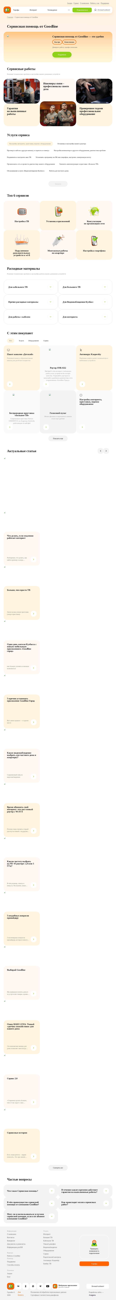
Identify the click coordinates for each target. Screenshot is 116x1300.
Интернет (33, 10)
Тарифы (16, 10)
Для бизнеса (21, 1293)
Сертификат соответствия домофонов (45, 1295)
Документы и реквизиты (16, 1244)
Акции (69, 3)
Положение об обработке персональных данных (48, 1292)
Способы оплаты (13, 1265)
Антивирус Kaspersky (51, 1260)
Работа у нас (94, 3)
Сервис (76, 3)
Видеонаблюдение (50, 1247)
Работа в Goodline (13, 1256)
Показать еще (58, 438)
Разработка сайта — (96, 1293)
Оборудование (48, 1250)
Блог (9, 1277)
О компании (84, 3)
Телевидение (52, 10)
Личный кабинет (103, 10)
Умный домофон (49, 1244)
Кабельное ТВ (48, 1241)
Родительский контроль (52, 1257)
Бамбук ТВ (47, 1264)
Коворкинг (11, 1241)
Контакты (10, 1237)
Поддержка (105, 3)
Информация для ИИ (15, 1247)
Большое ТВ (47, 1237)
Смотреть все (58, 1168)
